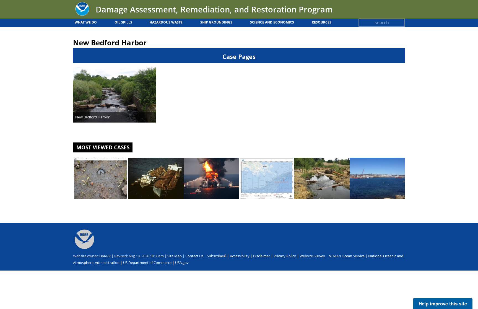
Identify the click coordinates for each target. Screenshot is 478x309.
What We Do (86, 22)
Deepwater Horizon (203, 204)
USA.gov (182, 262)
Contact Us (194, 255)
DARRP (105, 255)
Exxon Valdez (142, 204)
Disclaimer (261, 255)
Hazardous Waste (166, 22)
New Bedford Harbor (92, 117)
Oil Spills (123, 22)
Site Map (174, 255)
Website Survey (312, 255)
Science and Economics (272, 22)
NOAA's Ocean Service (347, 255)
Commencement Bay (315, 204)
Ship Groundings (216, 22)
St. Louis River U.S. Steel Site (100, 204)
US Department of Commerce (147, 262)
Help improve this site (443, 303)
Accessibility (240, 255)
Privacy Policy (285, 255)
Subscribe (216, 255)
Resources (321, 22)
